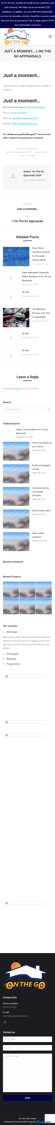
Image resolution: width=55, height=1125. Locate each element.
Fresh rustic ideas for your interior (42, 445)
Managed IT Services (36, 134)
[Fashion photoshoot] (11, 606)
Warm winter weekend (38, 535)
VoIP (5, 138)
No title (25, 292)
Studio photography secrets (41, 467)
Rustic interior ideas (41, 510)
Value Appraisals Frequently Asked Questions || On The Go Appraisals (36, 276)
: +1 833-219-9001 (18, 112)
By (19, 152)
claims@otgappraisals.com (25, 118)
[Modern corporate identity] (11, 590)
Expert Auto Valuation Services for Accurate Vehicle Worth (41, 254)
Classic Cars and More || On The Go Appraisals (32, 431)
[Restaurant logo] (27, 606)
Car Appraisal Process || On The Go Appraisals (41, 313)
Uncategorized (30, 149)
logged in (18, 388)
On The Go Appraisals (34, 107)
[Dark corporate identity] (44, 590)
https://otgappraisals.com (34, 180)
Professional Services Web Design (18, 1122)
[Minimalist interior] (27, 590)
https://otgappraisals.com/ (24, 123)
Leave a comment (27, 155)
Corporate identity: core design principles (40, 492)
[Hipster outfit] (44, 606)
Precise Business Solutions (29, 138)
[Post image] (16, 256)
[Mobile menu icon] (50, 36)
